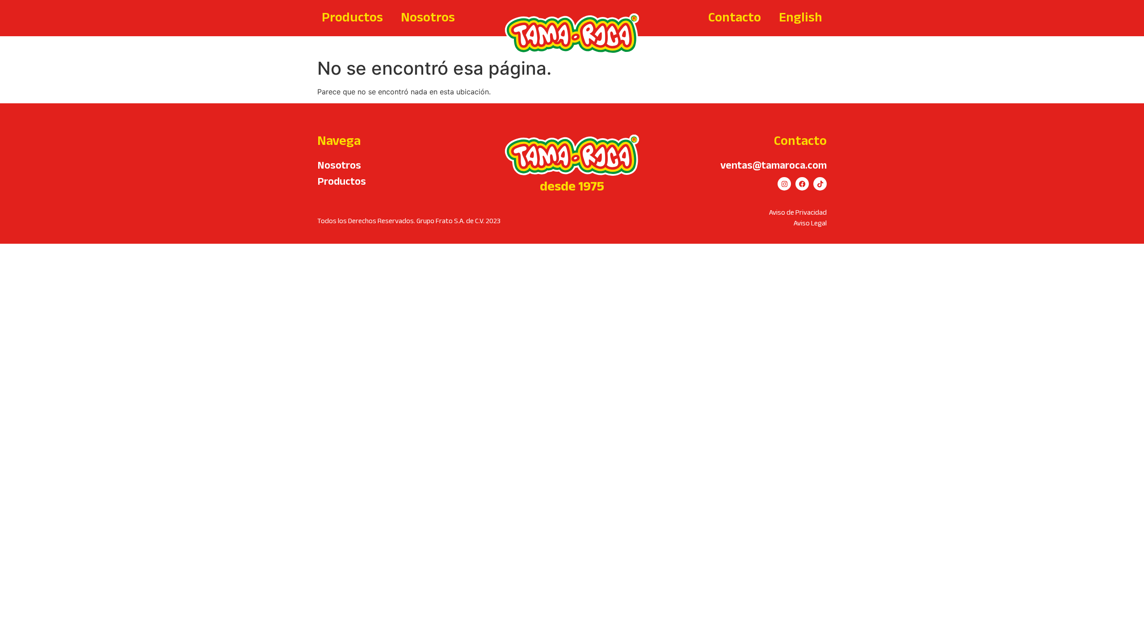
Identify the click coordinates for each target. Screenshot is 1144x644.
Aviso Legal (810, 223)
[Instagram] (784, 184)
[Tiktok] (820, 184)
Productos (352, 16)
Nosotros (428, 16)
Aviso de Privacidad (798, 212)
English (800, 16)
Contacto (734, 16)
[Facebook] (802, 184)
